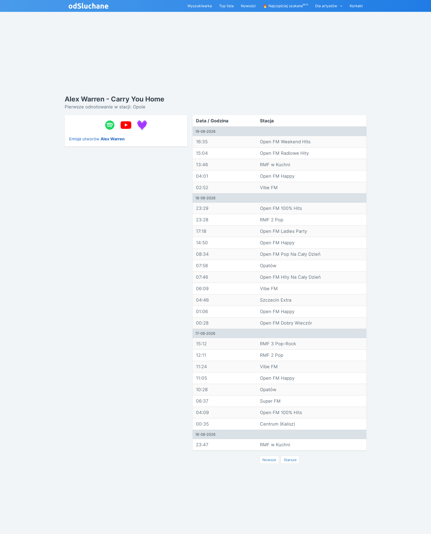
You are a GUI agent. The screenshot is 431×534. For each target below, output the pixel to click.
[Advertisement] (126, 219)
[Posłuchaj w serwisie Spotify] (109, 125)
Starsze (290, 460)
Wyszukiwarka (199, 6)
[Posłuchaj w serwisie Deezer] (142, 125)
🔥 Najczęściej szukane (285, 5)
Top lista (226, 6)
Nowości (248, 6)
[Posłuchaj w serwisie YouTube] (126, 125)
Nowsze (269, 460)
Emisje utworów (97, 139)
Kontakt (356, 6)
